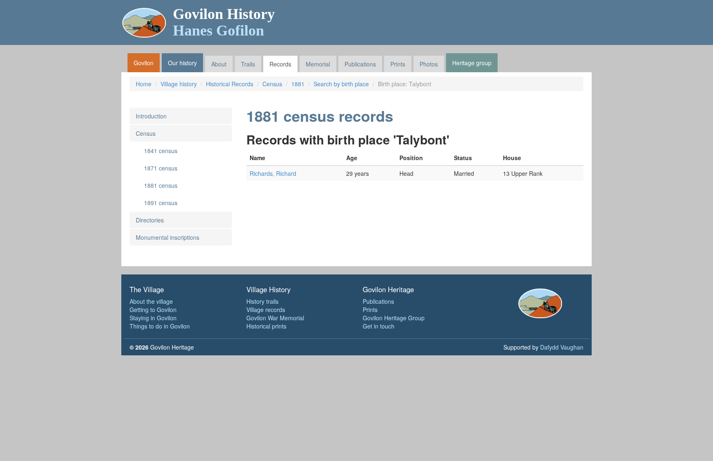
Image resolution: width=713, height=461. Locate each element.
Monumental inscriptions (167, 237)
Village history (179, 84)
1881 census (160, 185)
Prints (397, 64)
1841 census (160, 151)
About (219, 64)
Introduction (151, 116)
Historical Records (229, 84)
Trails (248, 64)
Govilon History (224, 22)
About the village (151, 301)
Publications (360, 64)
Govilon (143, 63)
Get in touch (378, 326)
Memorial (318, 64)
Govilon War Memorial (275, 318)
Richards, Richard (273, 173)
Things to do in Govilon (160, 326)
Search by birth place (341, 84)
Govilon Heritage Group (394, 318)
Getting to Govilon (153, 309)
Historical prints (266, 326)
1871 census (160, 168)
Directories (150, 220)
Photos (429, 64)
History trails (262, 301)
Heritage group (471, 63)
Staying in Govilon (153, 318)
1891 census (160, 203)
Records (280, 64)
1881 (298, 84)
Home (143, 84)
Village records (265, 309)
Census (272, 84)
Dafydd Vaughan (561, 347)
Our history (182, 63)
